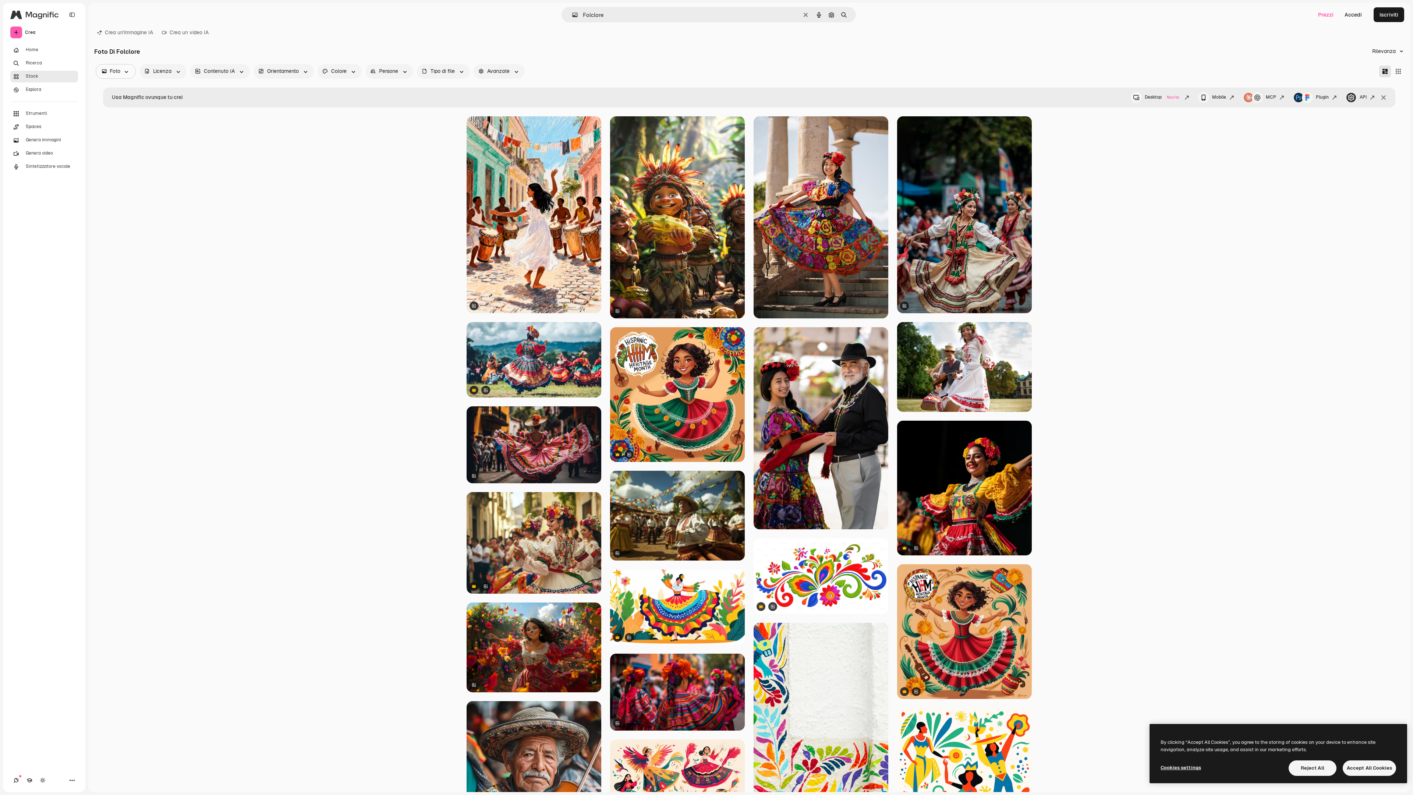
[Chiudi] (1384, 97)
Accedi (1353, 14)
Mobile (1219, 97)
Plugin (1322, 97)
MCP (1271, 97)
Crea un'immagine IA (129, 32)
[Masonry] (1385, 71)
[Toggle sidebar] (72, 15)
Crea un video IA (189, 32)
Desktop (1162, 97)
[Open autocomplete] (572, 15)
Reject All (1312, 768)
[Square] (1398, 71)
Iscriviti (1389, 14)
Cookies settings (1181, 767)
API (1363, 97)
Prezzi (1326, 14)
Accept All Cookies (1369, 768)
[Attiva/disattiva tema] (43, 780)
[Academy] (29, 780)
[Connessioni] (16, 780)
